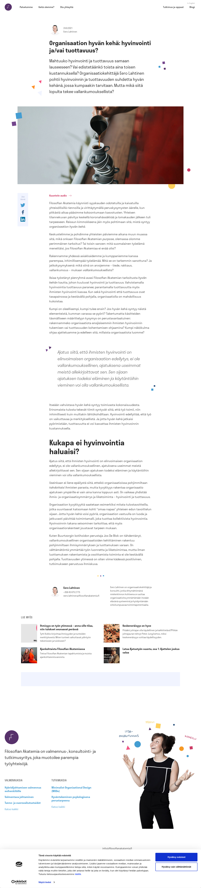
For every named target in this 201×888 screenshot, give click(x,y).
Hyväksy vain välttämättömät (176, 866)
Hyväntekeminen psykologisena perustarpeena (71, 798)
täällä (78, 874)
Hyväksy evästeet (176, 857)
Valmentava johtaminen (19, 797)
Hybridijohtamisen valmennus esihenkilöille (23, 789)
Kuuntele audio (58, 195)
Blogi (192, 7)
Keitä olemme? (46, 7)
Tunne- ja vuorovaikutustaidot (23, 803)
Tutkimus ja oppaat (173, 7)
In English (191, 3)
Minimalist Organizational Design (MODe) (71, 789)
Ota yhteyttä (66, 7)
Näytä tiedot (45, 882)
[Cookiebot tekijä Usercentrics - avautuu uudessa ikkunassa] (19, 882)
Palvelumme (26, 7)
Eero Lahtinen (70, 31)
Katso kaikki (11, 809)
